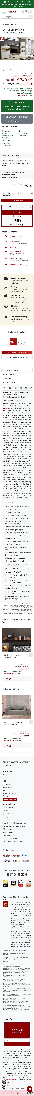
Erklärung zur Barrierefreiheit (13, 841)
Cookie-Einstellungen (10, 838)
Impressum (7, 784)
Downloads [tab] (7, 378)
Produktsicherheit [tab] (9, 382)
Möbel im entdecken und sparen (17, 4)
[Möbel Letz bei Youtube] (22, 874)
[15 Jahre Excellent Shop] (5, 883)
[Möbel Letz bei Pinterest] (19, 874)
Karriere (5, 790)
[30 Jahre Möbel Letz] (5, 904)
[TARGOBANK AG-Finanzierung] (7, 861)
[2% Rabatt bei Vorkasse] (7, 855)
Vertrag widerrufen (10, 799)
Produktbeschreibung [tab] (10, 370)
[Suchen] (31, 17)
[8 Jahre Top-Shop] (28, 883)
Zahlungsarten (8, 808)
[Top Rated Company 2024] (13, 883)
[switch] (4, 1087)
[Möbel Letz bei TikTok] (26, 874)
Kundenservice (8, 814)
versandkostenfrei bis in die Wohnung (21, 88)
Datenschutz (7, 787)
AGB (4, 781)
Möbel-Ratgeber (8, 832)
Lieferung (6, 811)
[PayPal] (26, 855)
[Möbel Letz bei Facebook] (8, 874)
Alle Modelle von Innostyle (16, 352)
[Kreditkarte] (17, 861)
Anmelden (6, 778)
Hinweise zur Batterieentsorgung (14, 823)
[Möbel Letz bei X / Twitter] (15, 874)
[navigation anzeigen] (4, 12)
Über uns (6, 796)
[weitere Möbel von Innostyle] (17, 341)
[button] (21, 12)
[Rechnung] (26, 861)
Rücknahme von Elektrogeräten (14, 826)
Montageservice (8, 817)
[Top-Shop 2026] (20, 883)
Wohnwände (5, 24)
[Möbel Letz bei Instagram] (11, 874)
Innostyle (13, 24)
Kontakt (5, 775)
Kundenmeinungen (9, 793)
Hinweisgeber (8, 835)
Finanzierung (7, 820)
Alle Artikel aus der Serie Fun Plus (16, 357)
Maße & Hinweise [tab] (9, 374)
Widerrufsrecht (8, 829)
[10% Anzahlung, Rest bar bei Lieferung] (17, 855)
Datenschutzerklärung (9, 1079)
